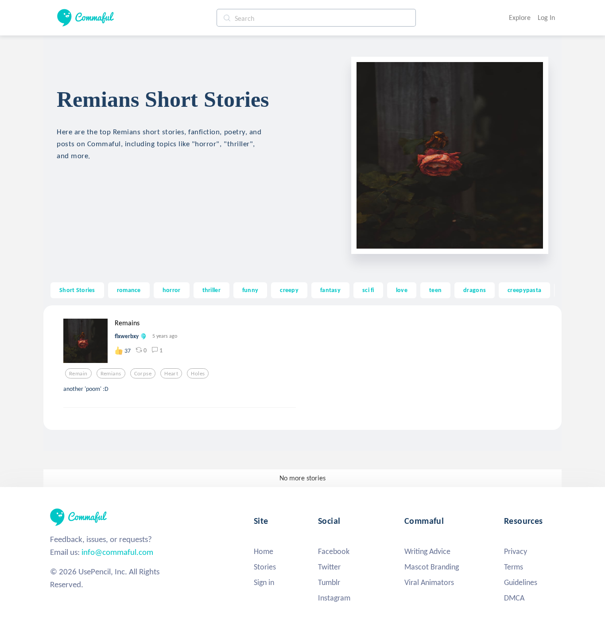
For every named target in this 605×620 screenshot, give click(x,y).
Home (263, 551)
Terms (513, 567)
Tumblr (329, 582)
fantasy (330, 290)
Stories (265, 567)
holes (198, 373)
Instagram (334, 598)
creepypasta (524, 290)
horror (172, 290)
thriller (211, 290)
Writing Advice (427, 551)
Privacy (515, 551)
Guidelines (520, 582)
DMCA (514, 598)
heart (171, 373)
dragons (474, 290)
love (401, 290)
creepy (289, 290)
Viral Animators (429, 582)
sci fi (368, 290)
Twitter (329, 567)
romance (129, 290)
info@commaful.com (117, 552)
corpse (143, 373)
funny (250, 290)
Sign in (264, 582)
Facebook (333, 551)
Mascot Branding (431, 567)
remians (111, 373)
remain (78, 373)
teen (435, 290)
